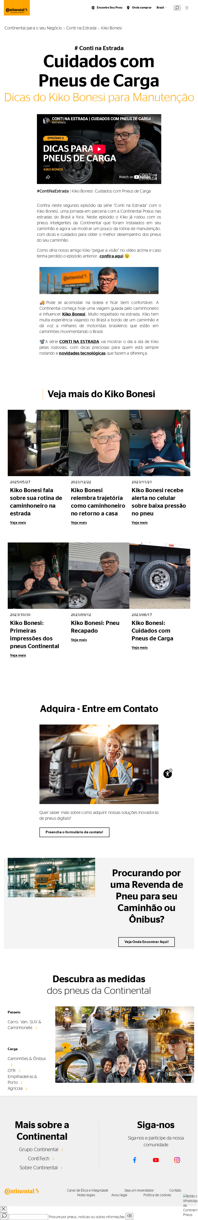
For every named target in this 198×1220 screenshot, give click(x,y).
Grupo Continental (38, 1149)
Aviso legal (119, 1195)
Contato (175, 1190)
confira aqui (111, 256)
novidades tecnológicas (82, 353)
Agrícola (15, 1088)
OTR (12, 1071)
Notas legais (86, 1195)
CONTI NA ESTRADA (79, 342)
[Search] (4, 1216)
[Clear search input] (129, 1216)
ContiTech (38, 1158)
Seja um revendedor (139, 1190)
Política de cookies (157, 1195)
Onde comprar (142, 7)
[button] (171, 770)
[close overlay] (3, 1209)
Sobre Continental (39, 1167)
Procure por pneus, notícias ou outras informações (87, 1217)
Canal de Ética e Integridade (87, 1190)
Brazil (160, 7)
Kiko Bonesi (73, 314)
